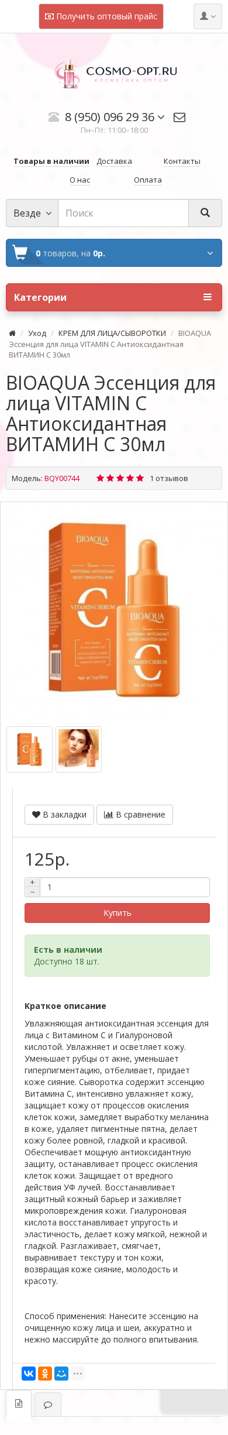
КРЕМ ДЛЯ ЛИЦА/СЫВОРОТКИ (112, 333)
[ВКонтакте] (29, 1374)
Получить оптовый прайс (105, 16)
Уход (37, 333)
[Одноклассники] (45, 1374)
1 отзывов (169, 478)
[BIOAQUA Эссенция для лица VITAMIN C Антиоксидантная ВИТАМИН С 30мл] (114, 610)
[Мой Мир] (61, 1374)
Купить (117, 912)
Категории (40, 297)
